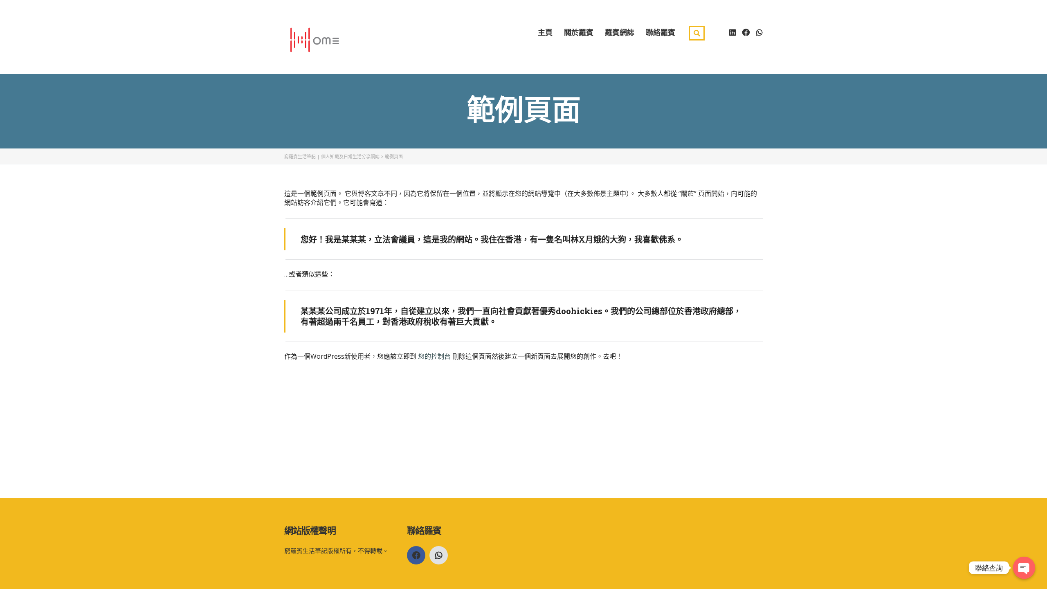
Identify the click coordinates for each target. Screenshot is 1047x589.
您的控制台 (434, 356)
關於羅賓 (578, 32)
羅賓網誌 (619, 32)
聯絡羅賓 (660, 32)
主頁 (545, 32)
